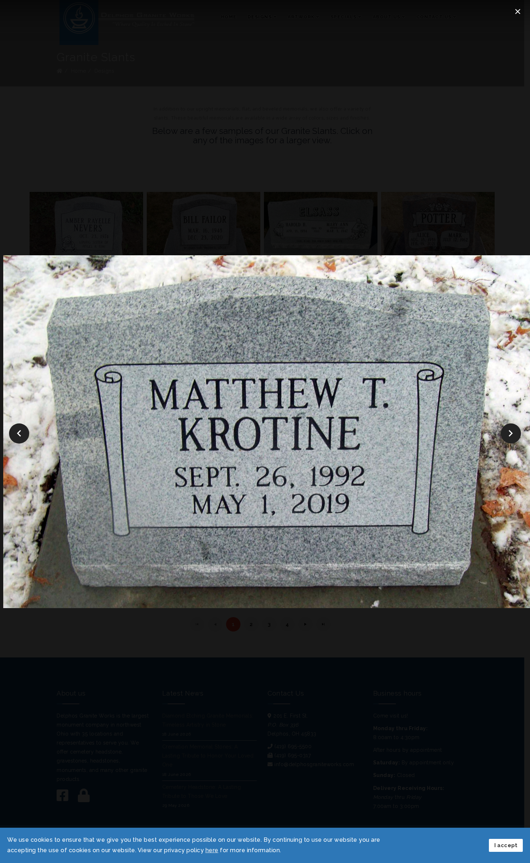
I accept (505, 845)
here (212, 850)
